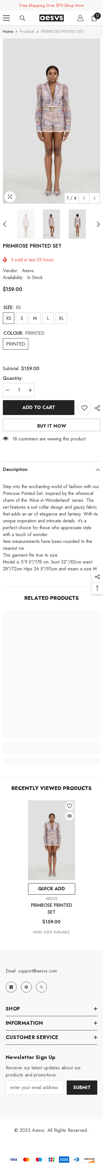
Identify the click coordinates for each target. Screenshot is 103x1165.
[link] (51, 751)
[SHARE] (96, 408)
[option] (51, 121)
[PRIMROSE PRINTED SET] (51, 840)
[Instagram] (11, 987)
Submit (82, 1087)
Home (8, 31)
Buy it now (51, 426)
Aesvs (28, 270)
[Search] (22, 18)
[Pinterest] (26, 987)
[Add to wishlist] (84, 408)
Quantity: (13, 378)
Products (27, 31)
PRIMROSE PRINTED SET (51, 908)
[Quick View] (69, 816)
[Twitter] (41, 987)
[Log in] (80, 18)
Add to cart (38, 407)
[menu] (6, 18)
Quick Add (51, 888)
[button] (84, 198)
